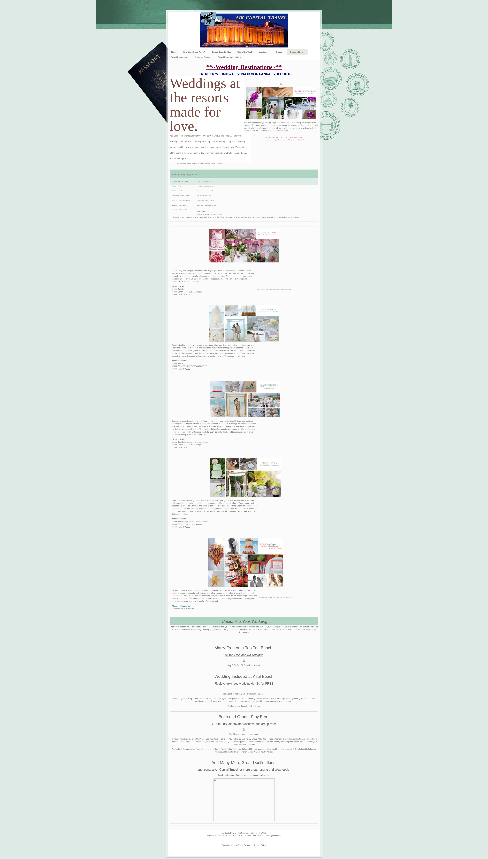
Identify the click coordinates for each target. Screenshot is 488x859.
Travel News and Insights (229, 57)
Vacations (263, 52)
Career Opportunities (221, 52)
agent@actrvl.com (273, 835)
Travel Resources (179, 57)
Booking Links (296, 52)
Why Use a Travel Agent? (194, 52)
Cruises (278, 52)
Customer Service (202, 57)
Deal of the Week (244, 52)
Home (174, 52)
